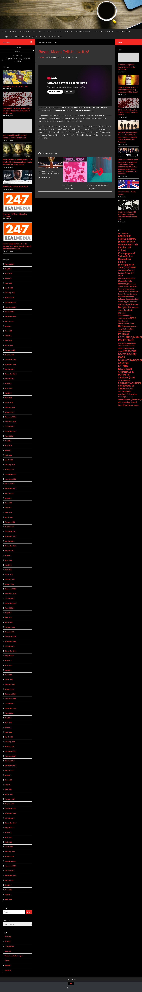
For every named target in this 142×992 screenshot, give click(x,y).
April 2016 (8, 842)
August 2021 (9, 551)
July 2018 (8, 718)
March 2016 (9, 847)
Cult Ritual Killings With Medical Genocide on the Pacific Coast (15, 136)
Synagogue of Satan (126, 387)
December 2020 (10, 589)
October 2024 (9, 369)
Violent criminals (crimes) (126, 392)
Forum (7, 961)
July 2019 (8, 660)
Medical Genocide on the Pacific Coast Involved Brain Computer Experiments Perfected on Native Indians (17, 162)
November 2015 (10, 866)
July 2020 (8, 613)
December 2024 (10, 360)
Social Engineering (124, 380)
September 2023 (10, 431)
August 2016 (9, 828)
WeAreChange (129, 397)
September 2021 (10, 546)
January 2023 (9, 469)
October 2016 (9, 818)
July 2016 (8, 832)
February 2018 (10, 742)
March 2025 (9, 345)
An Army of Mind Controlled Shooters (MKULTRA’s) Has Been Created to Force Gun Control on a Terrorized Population (127, 137)
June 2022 (8, 503)
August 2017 (9, 770)
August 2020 (9, 608)
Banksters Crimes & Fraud (83, 31)
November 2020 (10, 594)
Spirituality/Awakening (129, 382)
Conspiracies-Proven (123, 31)
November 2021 (10, 536)
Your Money (134, 405)
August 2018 (9, 713)
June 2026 (8, 274)
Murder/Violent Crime (126, 323)
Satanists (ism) (126, 377)
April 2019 (8, 675)
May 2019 (8, 670)
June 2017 (8, 780)
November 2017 (10, 756)
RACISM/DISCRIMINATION (126, 346)
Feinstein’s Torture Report (14, 956)
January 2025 (9, 355)
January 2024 (9, 412)
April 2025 (8, 340)
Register (8, 970)
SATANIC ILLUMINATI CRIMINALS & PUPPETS (126, 370)
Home (5, 31)
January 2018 (9, 746)
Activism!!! (13, 31)
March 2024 (9, 403)
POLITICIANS (126, 340)
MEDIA (133, 318)
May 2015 (8, 895)
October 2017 (9, 761)
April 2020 (8, 617)
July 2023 (8, 441)
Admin (42, 57)
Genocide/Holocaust (128, 304)
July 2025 (8, 326)
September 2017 (10, 766)
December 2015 (10, 861)
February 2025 (10, 350)
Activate (8, 937)
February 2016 (10, 852)
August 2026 (9, 264)
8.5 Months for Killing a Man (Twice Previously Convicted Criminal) (128, 112)
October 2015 (9, 871)
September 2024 (10, 374)
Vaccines (121, 391)
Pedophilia (121, 329)
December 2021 (10, 532)
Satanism (67, 31)
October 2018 (9, 703)
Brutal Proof (67, 185)
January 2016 (9, 856)
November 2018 (10, 699)
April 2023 (8, 455)
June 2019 (8, 665)
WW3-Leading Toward (127, 402)
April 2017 (8, 789)
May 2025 (8, 336)
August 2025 (9, 321)
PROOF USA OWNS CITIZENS (97, 185)
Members (8, 965)
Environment (132, 302)
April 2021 (8, 570)
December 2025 (10, 302)
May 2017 (8, 785)
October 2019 (9, 646)
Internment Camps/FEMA (47, 42)
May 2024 (8, 393)
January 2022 (9, 527)
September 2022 (10, 489)
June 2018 (8, 723)
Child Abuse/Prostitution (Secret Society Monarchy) (126, 279)
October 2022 (9, 484)
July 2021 (8, 555)
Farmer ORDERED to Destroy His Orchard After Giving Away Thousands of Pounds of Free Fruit (17, 246)
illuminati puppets (125, 311)
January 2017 (9, 804)
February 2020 (10, 627)
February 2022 (10, 522)
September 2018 (10, 708)
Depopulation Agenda (29, 36)
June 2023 (8, 446)
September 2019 (10, 651)
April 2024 (8, 398)
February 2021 (10, 579)
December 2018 (10, 694)
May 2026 (8, 278)
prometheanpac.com (127, 343)
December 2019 (10, 637)
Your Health (124, 404)
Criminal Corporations (126, 289)
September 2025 (10, 317)
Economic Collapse (55, 36)
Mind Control (48, 31)
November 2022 (10, 479)
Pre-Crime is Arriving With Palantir (15, 186)
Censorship (98, 31)
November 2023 (10, 422)
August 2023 (9, 436)
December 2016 (10, 809)
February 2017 (10, 799)
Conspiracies (9, 946)
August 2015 (9, 880)
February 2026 (10, 293)
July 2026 (8, 269)
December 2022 (10, 474)
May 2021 (8, 565)
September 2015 (10, 875)
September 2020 (10, 603)
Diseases (134, 294)
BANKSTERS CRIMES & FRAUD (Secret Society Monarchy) (127, 240)
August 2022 (9, 493)
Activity (7, 941)
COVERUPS (109, 31)
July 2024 (8, 383)
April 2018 (8, 732)
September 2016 (10, 823)
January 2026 (9, 297)
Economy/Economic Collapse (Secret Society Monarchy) (128, 299)
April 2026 (8, 283)
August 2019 (9, 656)
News (121, 326)
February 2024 (10, 407)
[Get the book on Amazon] (31, 42)
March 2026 (9, 288)
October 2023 (9, 426)
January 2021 (9, 584)
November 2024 (10, 364)
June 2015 (8, 890)
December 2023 (10, 417)
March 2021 (9, 574)
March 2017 (9, 794)
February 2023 (10, 465)
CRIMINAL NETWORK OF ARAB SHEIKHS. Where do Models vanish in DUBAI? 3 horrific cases (17, 110)
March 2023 (9, 460)
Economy (43, 36)
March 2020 (9, 622)
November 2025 (10, 307)
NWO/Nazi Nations (131, 326)
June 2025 (8, 331)
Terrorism (129, 389)
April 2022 (8, 512)
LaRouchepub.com (124, 318)
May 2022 (8, 508)
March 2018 (9, 737)
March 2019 (9, 680)
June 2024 (8, 388)
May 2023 (8, 450)
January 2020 (9, 632)
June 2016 (8, 837)
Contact (8, 951)
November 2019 (10, 641)
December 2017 (10, 751)
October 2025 (9, 312)
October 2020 (9, 598)
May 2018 (8, 727)
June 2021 (8, 560)
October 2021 (9, 541)
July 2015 (8, 885)
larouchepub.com (125, 315)
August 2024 (9, 379)
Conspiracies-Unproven (11, 36)
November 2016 (10, 813)
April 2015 (8, 899)
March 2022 (9, 517)
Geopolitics (37, 31)
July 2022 (8, 498)
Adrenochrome (25, 31)
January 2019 (9, 689)
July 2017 (8, 775)
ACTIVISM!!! (123, 233)
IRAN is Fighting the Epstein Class (15, 86)
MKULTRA (58, 31)
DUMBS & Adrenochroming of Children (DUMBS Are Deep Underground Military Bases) (128, 89)
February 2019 (10, 684)
